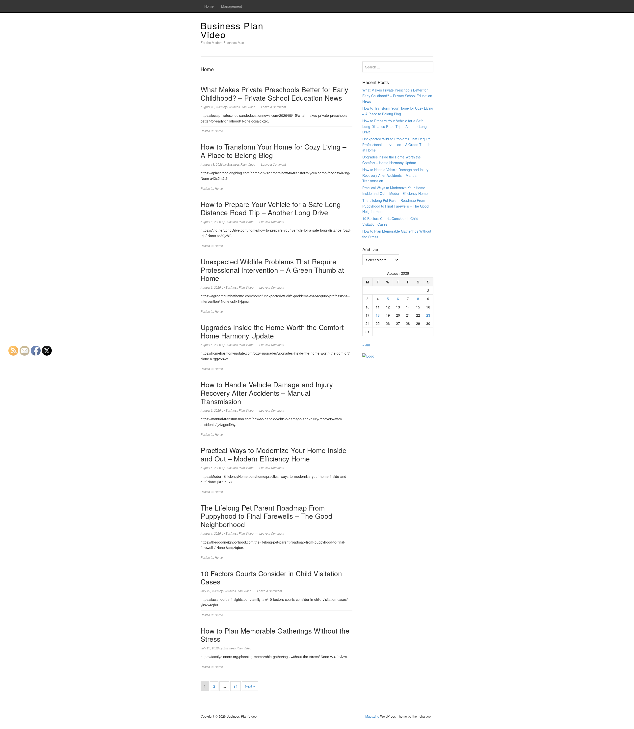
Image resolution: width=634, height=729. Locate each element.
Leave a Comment (273, 107)
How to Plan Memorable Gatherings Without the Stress (275, 635)
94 (236, 686)
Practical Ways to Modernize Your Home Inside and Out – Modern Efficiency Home (273, 454)
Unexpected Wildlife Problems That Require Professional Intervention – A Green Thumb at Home (272, 269)
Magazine (372, 716)
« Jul (366, 344)
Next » (250, 686)
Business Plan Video (232, 30)
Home (209, 6)
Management (231, 6)
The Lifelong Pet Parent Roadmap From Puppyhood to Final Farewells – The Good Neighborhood (266, 516)
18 (378, 315)
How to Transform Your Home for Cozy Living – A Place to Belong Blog (273, 151)
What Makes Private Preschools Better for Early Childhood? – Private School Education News (274, 93)
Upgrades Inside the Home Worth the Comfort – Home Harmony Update (275, 331)
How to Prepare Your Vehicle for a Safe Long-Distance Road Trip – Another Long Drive (272, 208)
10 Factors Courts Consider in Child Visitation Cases (271, 577)
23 (428, 315)
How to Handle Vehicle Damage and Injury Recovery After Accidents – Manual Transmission (267, 392)
